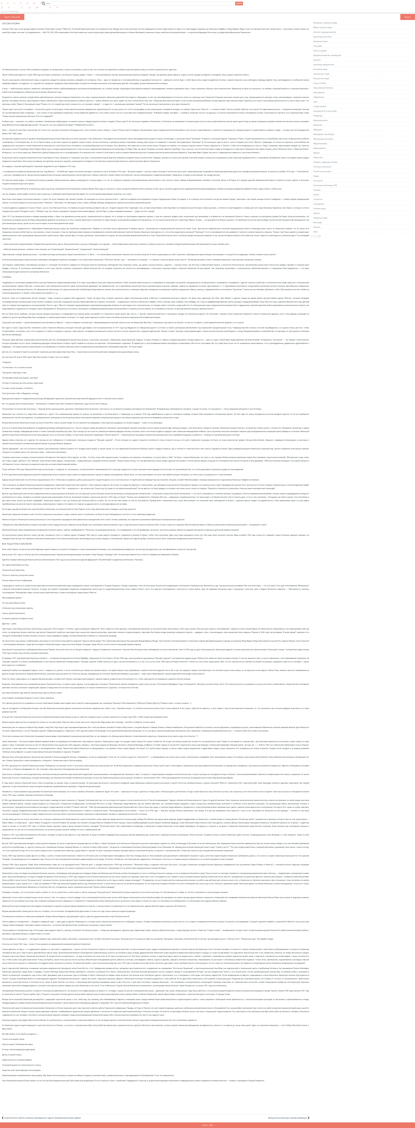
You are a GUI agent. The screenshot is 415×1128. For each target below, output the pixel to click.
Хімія (315, 232)
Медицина (317, 129)
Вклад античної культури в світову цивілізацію (287, 1118)
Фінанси (316, 227)
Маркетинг (317, 125)
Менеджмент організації (323, 134)
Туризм (316, 213)
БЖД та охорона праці (322, 27)
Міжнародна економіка (323, 139)
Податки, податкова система (325, 162)
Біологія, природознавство (324, 32)
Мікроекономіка (320, 143)
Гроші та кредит (320, 50)
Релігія (316, 194)
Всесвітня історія (320, 41)
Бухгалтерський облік (322, 37)
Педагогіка (317, 157)
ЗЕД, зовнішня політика (323, 88)
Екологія (317, 60)
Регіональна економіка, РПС (325, 185)
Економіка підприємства (323, 64)
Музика (316, 153)
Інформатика (318, 97)
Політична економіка (322, 171)
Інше (315, 102)
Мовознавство (319, 148)
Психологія (318, 181)
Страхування (318, 204)
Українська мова (320, 218)
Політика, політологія (322, 167)
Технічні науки (319, 208)
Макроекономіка (320, 120)
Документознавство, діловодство (327, 55)
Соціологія (317, 199)
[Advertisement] (155, 51)
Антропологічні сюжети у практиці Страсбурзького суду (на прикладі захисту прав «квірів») (42, 1118)
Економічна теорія (321, 78)
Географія (317, 46)
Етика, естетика (319, 83)
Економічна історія (321, 74)
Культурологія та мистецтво (325, 111)
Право (316, 176)
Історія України (319, 106)
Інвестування (318, 92)
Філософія (317, 222)
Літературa (317, 115)
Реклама (317, 190)
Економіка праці (320, 69)
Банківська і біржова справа (325, 23)
